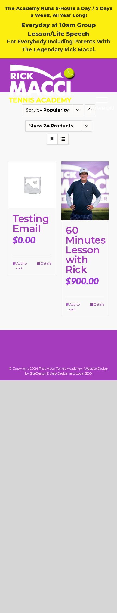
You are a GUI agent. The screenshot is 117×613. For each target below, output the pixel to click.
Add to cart (21, 265)
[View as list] (63, 139)
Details (46, 263)
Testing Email (31, 223)
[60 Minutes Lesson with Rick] (85, 190)
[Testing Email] (32, 184)
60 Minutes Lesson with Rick (85, 249)
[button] (101, 100)
